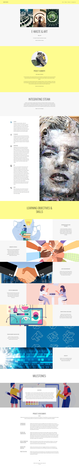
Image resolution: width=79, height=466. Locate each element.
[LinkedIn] (39, 460)
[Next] (75, 395)
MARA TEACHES (5, 2)
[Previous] (3, 395)
